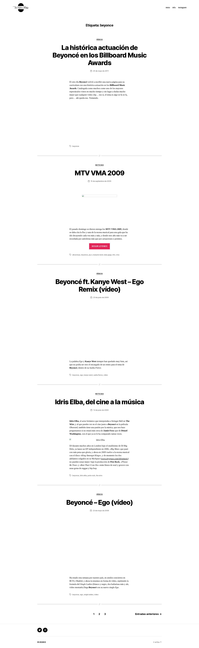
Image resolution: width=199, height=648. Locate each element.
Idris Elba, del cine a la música (99, 402)
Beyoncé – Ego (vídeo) (99, 502)
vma (117, 255)
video (106, 375)
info (174, 7)
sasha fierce (98, 375)
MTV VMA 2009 (99, 173)
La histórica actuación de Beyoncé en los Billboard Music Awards (99, 55)
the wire (99, 475)
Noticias (99, 165)
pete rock (91, 475)
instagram (182, 7)
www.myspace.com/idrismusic (114, 458)
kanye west (88, 375)
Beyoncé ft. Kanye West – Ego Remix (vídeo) (99, 285)
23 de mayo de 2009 (101, 511)
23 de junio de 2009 (101, 297)
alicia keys (76, 255)
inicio (168, 7)
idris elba (83, 475)
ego (81, 375)
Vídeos (99, 39)
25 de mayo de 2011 (101, 71)
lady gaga (108, 255)
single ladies (88, 594)
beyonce (75, 146)
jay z (90, 255)
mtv (113, 255)
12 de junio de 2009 (101, 410)
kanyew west (98, 255)
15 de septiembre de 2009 (101, 181)
